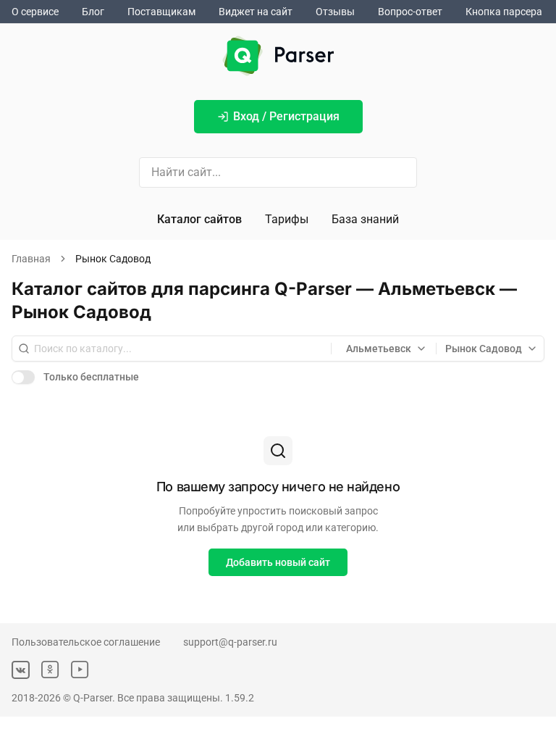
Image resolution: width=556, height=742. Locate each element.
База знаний (365, 219)
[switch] (23, 376)
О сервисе (35, 11)
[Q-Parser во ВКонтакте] (21, 670)
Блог (93, 11)
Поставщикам (161, 11)
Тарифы (286, 219)
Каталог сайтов (199, 219)
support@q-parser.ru (230, 642)
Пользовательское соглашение (86, 642)
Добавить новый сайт (278, 562)
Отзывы (335, 11)
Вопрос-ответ (410, 11)
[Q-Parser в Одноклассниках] (50, 670)
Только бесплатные (91, 377)
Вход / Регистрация (286, 116)
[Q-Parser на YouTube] (80, 670)
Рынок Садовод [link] (113, 258)
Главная (31, 258)
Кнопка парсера (504, 11)
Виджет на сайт (255, 11)
